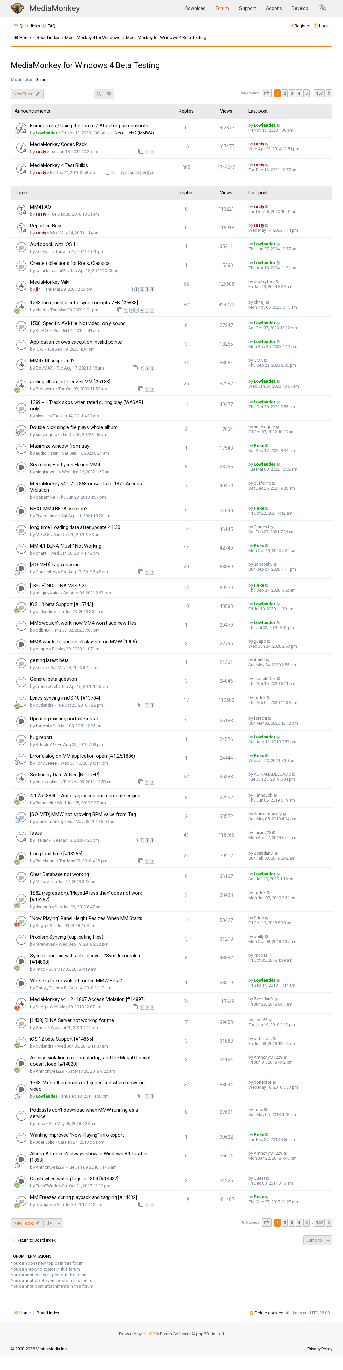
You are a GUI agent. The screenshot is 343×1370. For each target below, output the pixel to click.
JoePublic (45, 1142)
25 (144, 173)
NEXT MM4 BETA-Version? (59, 509)
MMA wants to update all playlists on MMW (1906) (83, 642)
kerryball (43, 251)
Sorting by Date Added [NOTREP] (64, 775)
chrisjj (41, 309)
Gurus (40, 79)
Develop (300, 8)
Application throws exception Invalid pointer (76, 342)
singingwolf (47, 472)
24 (138, 173)
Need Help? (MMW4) (134, 132)
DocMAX (44, 368)
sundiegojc (46, 434)
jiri (38, 289)
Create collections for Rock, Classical (70, 263)
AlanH (259, 659)
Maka (41, 881)
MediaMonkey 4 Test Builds (59, 165)
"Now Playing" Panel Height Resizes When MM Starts (86, 918)
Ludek (259, 697)
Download (195, 8)
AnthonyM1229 (50, 1071)
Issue (36, 833)
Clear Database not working (59, 874)
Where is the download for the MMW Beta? (76, 981)
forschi (42, 725)
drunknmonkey (50, 821)
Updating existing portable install (64, 719)
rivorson (43, 906)
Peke (259, 445)
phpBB (149, 1333)
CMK (258, 360)
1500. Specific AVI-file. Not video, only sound (78, 323)
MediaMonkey (54, 8)
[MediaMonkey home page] (17, 8)
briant (41, 553)
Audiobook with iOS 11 (54, 244)
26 (151, 173)
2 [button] (285, 93)
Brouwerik (45, 388)
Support (247, 8)
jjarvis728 (262, 832)
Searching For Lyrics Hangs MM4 (65, 465)
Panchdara (45, 860)
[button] (323, 8)
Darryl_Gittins (48, 987)
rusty (41, 151)
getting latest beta (49, 660)
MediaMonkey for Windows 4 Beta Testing (85, 65)
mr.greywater (48, 592)
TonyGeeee (46, 763)
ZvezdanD (263, 853)
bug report (41, 737)
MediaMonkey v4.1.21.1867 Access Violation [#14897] (87, 999)
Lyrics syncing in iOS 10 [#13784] (65, 698)
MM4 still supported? (52, 361)
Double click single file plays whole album (74, 427)
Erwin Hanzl (46, 515)
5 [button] (306, 93)
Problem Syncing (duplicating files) (67, 937)
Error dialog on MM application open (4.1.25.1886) (82, 756)
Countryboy (46, 571)
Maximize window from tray (59, 446)
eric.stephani (47, 781)
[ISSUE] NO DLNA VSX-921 (58, 586)
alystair (42, 415)
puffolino (262, 483)
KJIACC (43, 330)
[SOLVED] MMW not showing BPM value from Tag (83, 814)
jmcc (40, 969)
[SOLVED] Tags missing (55, 565)
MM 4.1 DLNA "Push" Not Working (65, 546)
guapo (42, 648)
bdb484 (43, 630)
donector (262, 1082)
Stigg (41, 925)
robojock (44, 1204)
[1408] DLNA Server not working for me (72, 1020)
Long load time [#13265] (56, 854)
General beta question (53, 679)
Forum (222, 8)
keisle (41, 667)
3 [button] (292, 93)
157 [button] (319, 93)
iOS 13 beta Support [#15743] (61, 604)
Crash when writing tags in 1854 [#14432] (74, 1179)
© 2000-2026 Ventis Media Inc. (39, 1348)
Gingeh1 (261, 526)
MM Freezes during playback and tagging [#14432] (83, 1197)
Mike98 (42, 534)
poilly (259, 936)
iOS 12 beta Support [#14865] (61, 1039)
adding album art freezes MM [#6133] (70, 382)
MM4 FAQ (40, 207)
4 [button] (299, 93)
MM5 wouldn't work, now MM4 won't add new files (83, 623)
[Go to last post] (278, 125)
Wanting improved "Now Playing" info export (77, 1135)
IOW (39, 349)
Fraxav (42, 840)
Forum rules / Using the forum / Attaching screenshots (89, 126)
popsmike (45, 497)
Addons (274, 8)
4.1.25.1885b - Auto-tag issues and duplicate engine (85, 796)
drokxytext (264, 281)
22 (124, 173)
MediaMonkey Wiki (49, 282)
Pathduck (44, 802)
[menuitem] (48, 26)
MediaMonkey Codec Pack (58, 144)
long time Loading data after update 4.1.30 (75, 527)
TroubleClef (46, 686)
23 (131, 173)
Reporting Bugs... (48, 226)
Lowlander (46, 132)
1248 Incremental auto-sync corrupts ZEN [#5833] (84, 303)
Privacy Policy (319, 1348)
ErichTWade (47, 1185)
